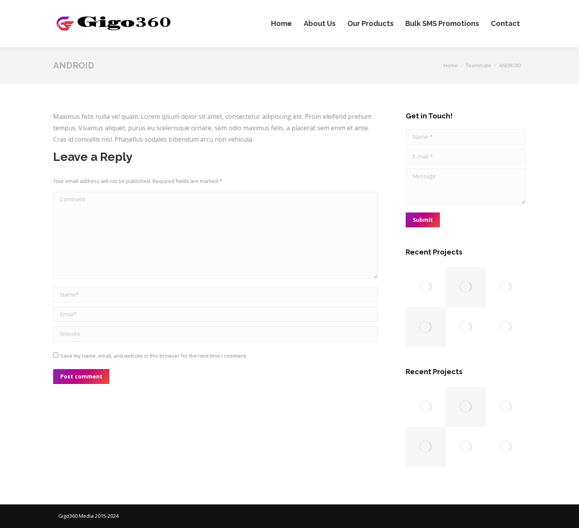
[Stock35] (506, 287)
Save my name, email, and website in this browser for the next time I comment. (153, 355)
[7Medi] (466, 327)
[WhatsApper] (466, 287)
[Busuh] (426, 287)
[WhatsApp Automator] (426, 327)
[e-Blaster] (506, 327)
